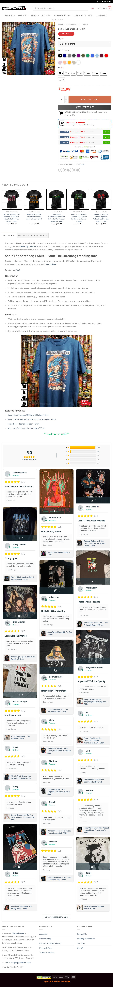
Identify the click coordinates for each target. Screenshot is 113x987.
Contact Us (82, 934)
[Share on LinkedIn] (78, 170)
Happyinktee (50, 264)
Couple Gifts (79, 15)
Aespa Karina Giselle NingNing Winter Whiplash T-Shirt (96, 702)
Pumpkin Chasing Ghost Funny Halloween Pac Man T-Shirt (59, 751)
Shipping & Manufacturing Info (32, 236)
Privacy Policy (45, 938)
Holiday (46, 15)
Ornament (101, 15)
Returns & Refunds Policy (50, 943)
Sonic (83, 164)
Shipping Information (86, 938)
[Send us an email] (105, 2)
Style (60, 39)
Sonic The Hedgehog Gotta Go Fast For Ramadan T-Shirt (32, 419)
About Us (43, 934)
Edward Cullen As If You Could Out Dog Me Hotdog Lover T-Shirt (95, 543)
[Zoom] (4, 72)
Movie (85, 24)
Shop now (10, 15)
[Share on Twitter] (65, 170)
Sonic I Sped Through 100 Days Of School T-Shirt (28, 415)
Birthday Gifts (61, 15)
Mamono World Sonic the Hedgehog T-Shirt (26, 428)
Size (60, 68)
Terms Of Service (46, 952)
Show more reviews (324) (56, 917)
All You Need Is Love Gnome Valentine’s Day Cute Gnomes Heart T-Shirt (12, 217)
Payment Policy (46, 948)
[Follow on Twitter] (103, 2)
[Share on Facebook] (60, 170)
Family (34, 15)
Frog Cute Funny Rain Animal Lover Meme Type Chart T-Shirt (96, 830)
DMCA (80, 948)
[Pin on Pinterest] (74, 170)
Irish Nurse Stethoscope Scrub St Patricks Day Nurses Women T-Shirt (56, 217)
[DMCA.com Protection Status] (44, 977)
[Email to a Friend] (69, 170)
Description (8, 236)
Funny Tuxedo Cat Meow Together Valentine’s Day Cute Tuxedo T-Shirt (101, 217)
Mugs (91, 15)
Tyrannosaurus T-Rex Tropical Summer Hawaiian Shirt (58, 792)
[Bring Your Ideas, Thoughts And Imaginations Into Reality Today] (14, 8)
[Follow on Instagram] (100, 2)
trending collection (29, 246)
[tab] (9, 235)
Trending (22, 15)
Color (61, 50)
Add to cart (90, 99)
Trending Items (73, 24)
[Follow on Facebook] (98, 2)
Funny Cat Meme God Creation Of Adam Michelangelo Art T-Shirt (94, 740)
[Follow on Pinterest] (107, 2)
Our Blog (81, 943)
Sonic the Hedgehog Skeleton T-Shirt (23, 424)
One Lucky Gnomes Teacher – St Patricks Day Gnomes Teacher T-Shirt (79, 217)
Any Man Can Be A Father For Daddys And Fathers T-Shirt (34, 216)
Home (60, 24)
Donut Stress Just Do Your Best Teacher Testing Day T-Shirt (22, 817)
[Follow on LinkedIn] (110, 2)
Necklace (56, 20)
